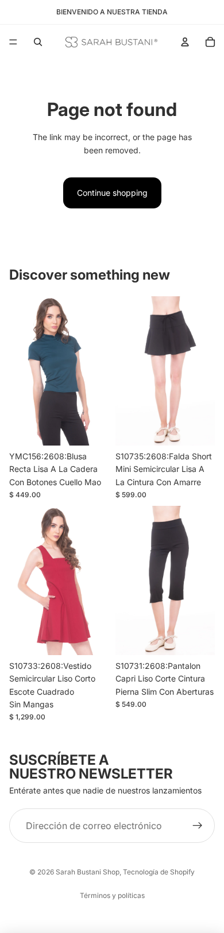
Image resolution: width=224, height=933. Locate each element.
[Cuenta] (185, 42)
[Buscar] (38, 42)
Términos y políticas (112, 895)
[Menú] (13, 42)
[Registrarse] (198, 826)
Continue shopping (112, 193)
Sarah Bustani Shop (87, 872)
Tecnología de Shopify (159, 872)
